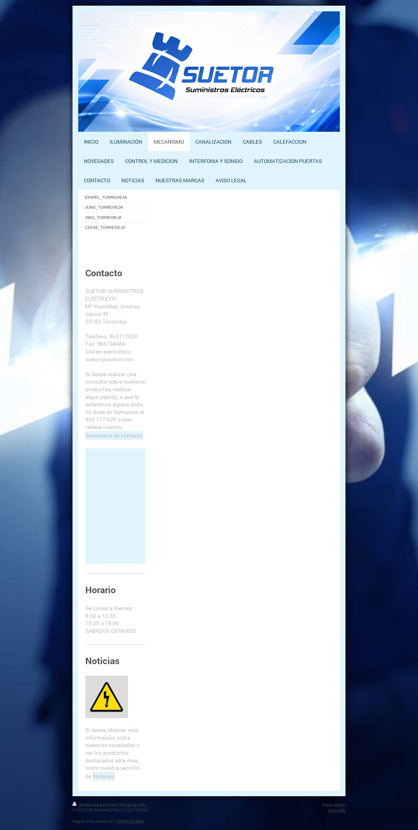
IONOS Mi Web (130, 821)
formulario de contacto (114, 435)
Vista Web (336, 810)
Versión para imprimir (98, 804)
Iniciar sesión (333, 804)
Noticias (104, 776)
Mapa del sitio (133, 804)
